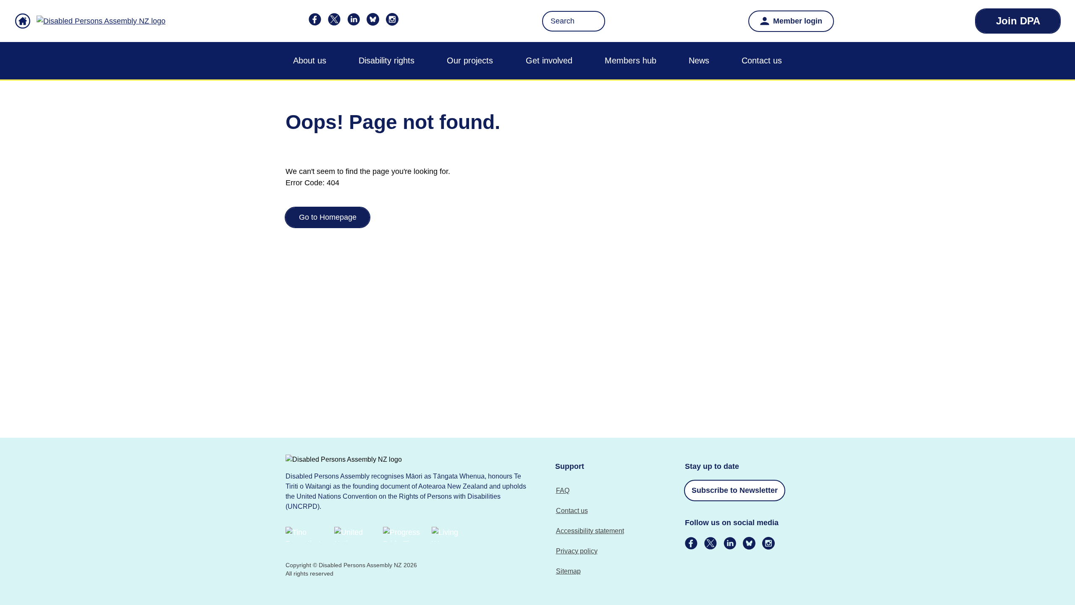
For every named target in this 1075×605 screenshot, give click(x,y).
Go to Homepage (328, 217)
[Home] (90, 21)
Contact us (762, 60)
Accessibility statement (590, 530)
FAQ (562, 490)
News (699, 60)
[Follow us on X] (334, 19)
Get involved (549, 60)
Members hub (630, 60)
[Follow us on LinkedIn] (353, 19)
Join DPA (1018, 20)
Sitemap (568, 571)
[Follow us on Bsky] (373, 19)
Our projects (470, 60)
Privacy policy (577, 551)
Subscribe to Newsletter (735, 490)
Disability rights (386, 60)
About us (309, 60)
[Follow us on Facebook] (315, 19)
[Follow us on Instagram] (392, 19)
